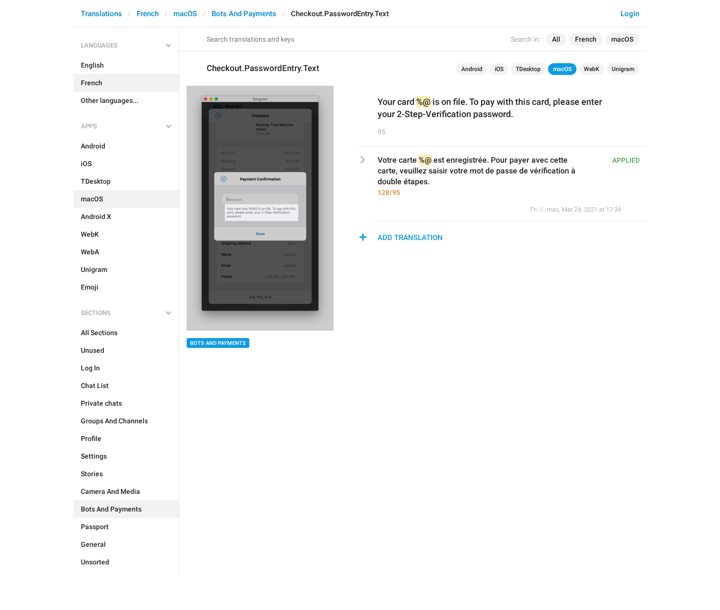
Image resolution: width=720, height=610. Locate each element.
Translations (101, 13)
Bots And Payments (244, 13)
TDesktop (528, 69)
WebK (592, 69)
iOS (499, 69)
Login (630, 13)
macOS (185, 13)
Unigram (623, 69)
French (148, 13)
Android (471, 69)
